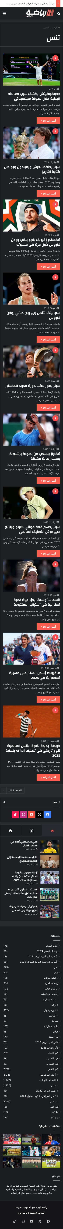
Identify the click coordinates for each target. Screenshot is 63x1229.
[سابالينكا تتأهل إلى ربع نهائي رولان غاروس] (31, 289)
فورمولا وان (50, 1010)
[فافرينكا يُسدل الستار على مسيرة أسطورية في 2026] (31, 649)
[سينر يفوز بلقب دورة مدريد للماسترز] (31, 361)
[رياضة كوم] (40, 13)
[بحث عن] (58, 15)
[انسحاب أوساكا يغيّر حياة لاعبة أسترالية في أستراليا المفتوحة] (31, 576)
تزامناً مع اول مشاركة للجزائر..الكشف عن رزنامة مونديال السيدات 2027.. (24, 876)
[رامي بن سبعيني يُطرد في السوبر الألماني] (49, 846)
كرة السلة (53, 1053)
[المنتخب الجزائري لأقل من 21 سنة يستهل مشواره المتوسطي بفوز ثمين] (49, 894)
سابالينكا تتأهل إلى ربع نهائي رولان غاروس (33, 315)
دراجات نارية (49, 999)
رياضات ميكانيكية (49, 994)
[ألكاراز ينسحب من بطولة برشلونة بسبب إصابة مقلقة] (31, 430)
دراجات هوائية (51, 978)
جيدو (56, 972)
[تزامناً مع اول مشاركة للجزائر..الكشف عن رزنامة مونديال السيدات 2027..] (49, 877)
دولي (53, 1085)
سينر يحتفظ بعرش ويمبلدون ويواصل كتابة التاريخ (32, 169)
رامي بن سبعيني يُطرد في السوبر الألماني (23, 844)
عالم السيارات (51, 1026)
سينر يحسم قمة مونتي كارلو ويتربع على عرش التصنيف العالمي (32, 529)
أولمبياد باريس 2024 (47, 951)
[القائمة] (4, 15)
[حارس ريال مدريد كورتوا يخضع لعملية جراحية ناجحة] (12, 1162)
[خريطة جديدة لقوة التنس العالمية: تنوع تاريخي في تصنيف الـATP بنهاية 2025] (31, 722)
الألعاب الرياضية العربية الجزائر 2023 (39, 961)
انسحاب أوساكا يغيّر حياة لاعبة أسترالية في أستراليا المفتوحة (36, 602)
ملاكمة (54, 1112)
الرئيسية (53, 27)
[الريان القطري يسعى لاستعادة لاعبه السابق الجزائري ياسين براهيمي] (31, 1139)
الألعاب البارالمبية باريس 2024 (42, 956)
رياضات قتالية (51, 988)
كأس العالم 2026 (49, 1047)
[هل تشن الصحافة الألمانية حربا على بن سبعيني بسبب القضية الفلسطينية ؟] (51, 1151)
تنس (56, 967)
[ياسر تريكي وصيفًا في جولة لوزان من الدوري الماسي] (49, 911)
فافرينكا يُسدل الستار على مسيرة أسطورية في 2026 (34, 675)
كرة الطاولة (52, 1063)
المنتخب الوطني (47, 1080)
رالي (53, 1004)
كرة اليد (54, 1106)
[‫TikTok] (15, 814)
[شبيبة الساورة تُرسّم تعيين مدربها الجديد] (12, 1151)
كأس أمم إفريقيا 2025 (46, 1042)
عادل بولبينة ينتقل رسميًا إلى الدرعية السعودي (22, 859)
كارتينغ (52, 1015)
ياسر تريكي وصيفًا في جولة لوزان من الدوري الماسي (23, 908)
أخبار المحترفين (48, 1074)
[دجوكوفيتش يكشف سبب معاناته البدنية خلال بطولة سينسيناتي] (31, 70)
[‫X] (39, 814)
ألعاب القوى (52, 945)
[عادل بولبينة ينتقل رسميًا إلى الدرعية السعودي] (49, 861)
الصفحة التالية (15, 790)
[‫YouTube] (31, 814)
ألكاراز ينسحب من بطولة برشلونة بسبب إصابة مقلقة (34, 456)
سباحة (55, 1020)
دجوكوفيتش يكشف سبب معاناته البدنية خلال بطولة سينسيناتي (34, 96)
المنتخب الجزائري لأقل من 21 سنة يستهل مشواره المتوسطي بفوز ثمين (20, 893)
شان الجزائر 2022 (46, 1090)
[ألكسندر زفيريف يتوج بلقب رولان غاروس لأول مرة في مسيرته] (31, 215)
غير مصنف (52, 1037)
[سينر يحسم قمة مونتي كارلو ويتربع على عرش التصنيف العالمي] (31, 503)
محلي (53, 1101)
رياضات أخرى (51, 983)
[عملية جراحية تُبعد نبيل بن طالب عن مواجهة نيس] (12, 1139)
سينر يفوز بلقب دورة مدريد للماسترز (32, 386)
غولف (55, 1031)
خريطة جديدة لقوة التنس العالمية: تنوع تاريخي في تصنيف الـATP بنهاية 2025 (32, 751)
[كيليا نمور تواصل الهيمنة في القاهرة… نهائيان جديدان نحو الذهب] (31, 1151)
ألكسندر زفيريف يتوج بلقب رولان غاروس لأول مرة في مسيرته (35, 242)
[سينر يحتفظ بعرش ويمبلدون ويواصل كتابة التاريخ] (31, 143)
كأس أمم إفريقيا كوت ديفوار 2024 (38, 1096)
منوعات (54, 1117)
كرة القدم (53, 1069)
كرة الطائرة (52, 1058)
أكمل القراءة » (48, 120)
